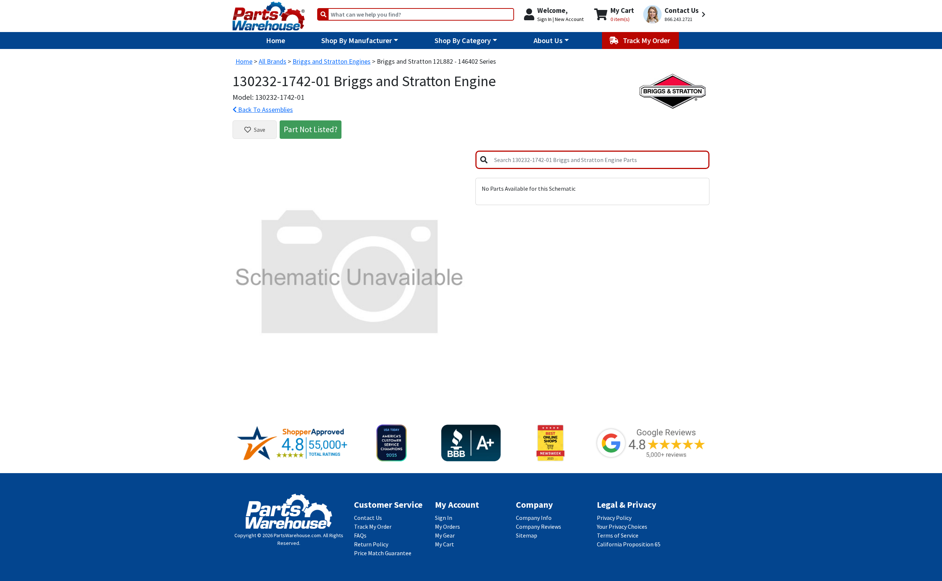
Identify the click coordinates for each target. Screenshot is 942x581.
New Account (569, 19)
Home (275, 40)
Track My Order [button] (647, 40)
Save (259, 129)
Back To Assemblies (265, 109)
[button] (675, 14)
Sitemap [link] (526, 535)
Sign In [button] (544, 19)
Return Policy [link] (371, 544)
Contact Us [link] (368, 517)
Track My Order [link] (373, 526)
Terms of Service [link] (617, 535)
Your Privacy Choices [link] (622, 526)
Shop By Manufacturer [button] (356, 40)
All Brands (272, 61)
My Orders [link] (447, 526)
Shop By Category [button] (463, 40)
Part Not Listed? (310, 129)
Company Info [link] (534, 517)
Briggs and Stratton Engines (332, 61)
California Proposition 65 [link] (629, 544)
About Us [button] (548, 40)
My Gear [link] (445, 535)
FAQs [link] (360, 535)
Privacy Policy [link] (614, 517)
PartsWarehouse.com (297, 535)
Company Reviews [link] (538, 526)
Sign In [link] (443, 517)
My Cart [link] (444, 544)
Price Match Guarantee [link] (382, 553)
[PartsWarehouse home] (269, 13)
